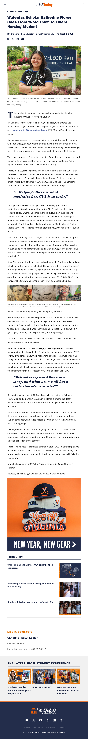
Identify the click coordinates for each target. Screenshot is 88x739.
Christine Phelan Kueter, (22, 33)
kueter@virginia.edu (44, 33)
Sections (8, 4)
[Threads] (61, 721)
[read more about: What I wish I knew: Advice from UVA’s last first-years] (68, 676)
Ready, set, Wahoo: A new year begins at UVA (30, 602)
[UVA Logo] (44, 711)
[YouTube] (26, 721)
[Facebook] (40, 721)
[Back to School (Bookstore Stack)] (43, 514)
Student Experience (17, 12)
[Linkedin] (54, 721)
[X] (33, 721)
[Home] (44, 5)
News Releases (38, 728)
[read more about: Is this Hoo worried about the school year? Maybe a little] (19, 676)
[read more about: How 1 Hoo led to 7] (44, 676)
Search (79, 4)
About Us (27, 728)
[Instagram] (47, 721)
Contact (61, 728)
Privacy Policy (51, 728)
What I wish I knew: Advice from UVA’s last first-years (68, 690)
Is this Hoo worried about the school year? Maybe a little (19, 690)
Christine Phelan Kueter (22, 638)
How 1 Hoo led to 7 (42, 687)
